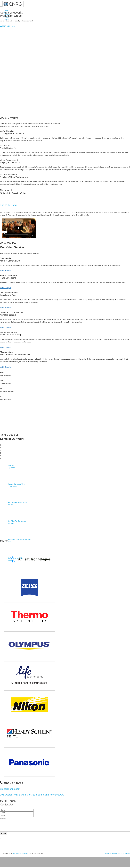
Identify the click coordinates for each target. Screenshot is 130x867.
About (112, 853)
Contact (6, 19)
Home (6, 10)
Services (117, 853)
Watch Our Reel (7, 26)
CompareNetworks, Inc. (21, 853)
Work (122, 853)
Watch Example (5, 270)
